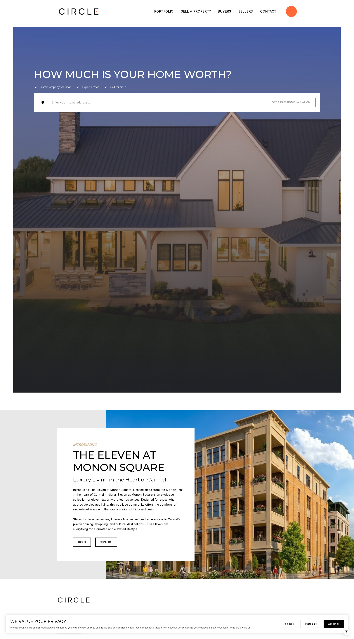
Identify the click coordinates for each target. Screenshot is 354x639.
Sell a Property (196, 11)
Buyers (224, 11)
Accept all (333, 623)
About (81, 542)
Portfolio (163, 11)
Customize (311, 623)
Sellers (245, 11)
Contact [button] (106, 542)
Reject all (289, 623)
